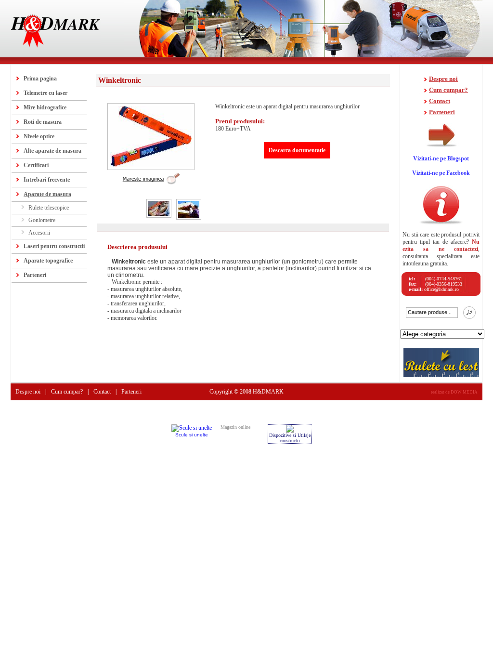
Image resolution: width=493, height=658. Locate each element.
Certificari (36, 165)
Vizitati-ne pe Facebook (441, 173)
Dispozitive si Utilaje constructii (290, 438)
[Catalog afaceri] (290, 430)
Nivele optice (39, 136)
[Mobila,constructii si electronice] (191, 428)
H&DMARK (268, 391)
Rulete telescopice (48, 207)
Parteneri (35, 275)
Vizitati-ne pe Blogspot (441, 158)
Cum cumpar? (448, 89)
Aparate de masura (47, 194)
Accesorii (39, 232)
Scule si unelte (191, 434)
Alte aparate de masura (52, 150)
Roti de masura (43, 121)
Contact (439, 101)
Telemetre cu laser (45, 93)
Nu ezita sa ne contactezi (441, 245)
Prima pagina (40, 78)
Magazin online (235, 427)
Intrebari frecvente (47, 179)
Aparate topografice (48, 260)
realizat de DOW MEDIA (454, 392)
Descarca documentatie (297, 150)
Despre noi (443, 78)
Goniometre (41, 220)
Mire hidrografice (45, 107)
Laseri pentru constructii (54, 246)
